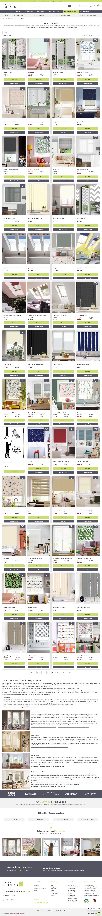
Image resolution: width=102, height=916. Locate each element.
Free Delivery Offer (89, 893)
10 (52, 672)
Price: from (6, 74)
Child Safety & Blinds (89, 890)
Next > (70, 672)
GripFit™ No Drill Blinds (74, 887)
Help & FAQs (37, 887)
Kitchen (53, 885)
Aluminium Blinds (72, 898)
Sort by (85, 35)
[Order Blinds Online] (17, 884)
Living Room (54, 887)
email (37, 688)
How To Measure (88, 885)
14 (63, 672)
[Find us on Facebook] (35, 903)
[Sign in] (94, 6)
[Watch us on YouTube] (41, 903)
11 (55, 672)
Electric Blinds (40, 11)
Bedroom (53, 888)
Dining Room (54, 893)
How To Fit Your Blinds (90, 888)
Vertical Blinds (71, 890)
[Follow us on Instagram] (44, 903)
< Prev (31, 672)
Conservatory (55, 892)
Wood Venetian (72, 892)
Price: (5, 465)
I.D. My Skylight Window (90, 887)
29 (66, 672)
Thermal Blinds (15, 819)
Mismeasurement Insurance (91, 892)
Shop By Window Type (70, 11)
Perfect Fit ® (71, 893)
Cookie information (51, 910)
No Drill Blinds (28, 11)
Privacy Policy (58, 910)
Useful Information (85, 11)
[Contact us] (91, 6)
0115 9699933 (12, 895)
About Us (36, 885)
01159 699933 (84, 6)
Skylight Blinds (71, 895)
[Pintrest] (47, 903)
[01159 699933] (80, 6)
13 (60, 672)
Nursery (53, 895)
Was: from (42, 74)
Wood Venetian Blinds (89, 819)
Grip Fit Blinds (64, 819)
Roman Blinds (71, 897)
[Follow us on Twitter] (38, 903)
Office (52, 890)
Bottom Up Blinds (72, 900)
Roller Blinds (39, 819)
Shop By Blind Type (15, 11)
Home (4, 18)
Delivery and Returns (40, 888)
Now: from (30, 74)
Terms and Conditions (41, 910)
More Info (14, 79)
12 (57, 672)
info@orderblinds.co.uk (11, 899)
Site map (63, 910)
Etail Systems (22, 913)
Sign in (36, 890)
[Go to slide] (48, 823)
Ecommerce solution (14, 913)
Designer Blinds (72, 902)
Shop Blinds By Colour (54, 11)
